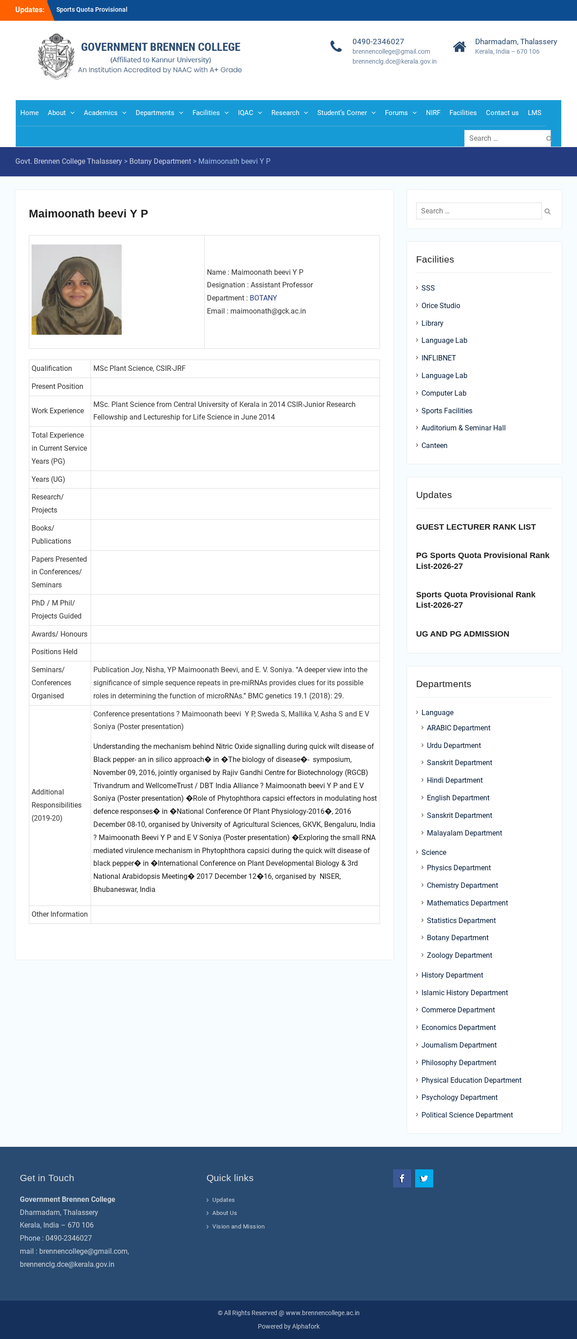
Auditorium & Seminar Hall (463, 428)
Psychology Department (459, 1097)
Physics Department (459, 867)
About (57, 113)
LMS (534, 113)
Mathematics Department (467, 903)
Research (285, 113)
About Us (224, 1213)
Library (432, 323)
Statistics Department (461, 920)
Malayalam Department (464, 833)
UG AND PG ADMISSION (462, 633)
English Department (458, 798)
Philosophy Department (458, 1062)
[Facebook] (402, 1178)
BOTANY (263, 298)
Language (437, 712)
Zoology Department (459, 955)
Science (433, 852)
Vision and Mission (238, 1226)
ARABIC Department (458, 728)
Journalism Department (459, 1045)
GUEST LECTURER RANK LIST (476, 526)
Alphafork (306, 1326)
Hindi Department (455, 780)
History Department (452, 975)
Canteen (434, 445)
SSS (428, 288)
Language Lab (444, 340)
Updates (223, 1199)
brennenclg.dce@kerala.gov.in (395, 61)
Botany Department (458, 937)
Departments (155, 113)
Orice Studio (440, 305)
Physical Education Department (471, 1080)
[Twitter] (424, 1178)
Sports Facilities (446, 410)
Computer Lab (444, 393)
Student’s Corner (342, 113)
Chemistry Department (462, 885)
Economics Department (458, 1027)
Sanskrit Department (459, 762)
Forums (396, 113)
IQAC (245, 113)
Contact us (502, 113)
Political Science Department (467, 1115)
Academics (101, 113)
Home (29, 113)
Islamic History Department (464, 992)
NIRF (433, 113)
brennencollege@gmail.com (391, 51)
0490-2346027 (378, 41)
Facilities (206, 113)
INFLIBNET (438, 358)
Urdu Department (454, 745)
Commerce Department (458, 1010)
